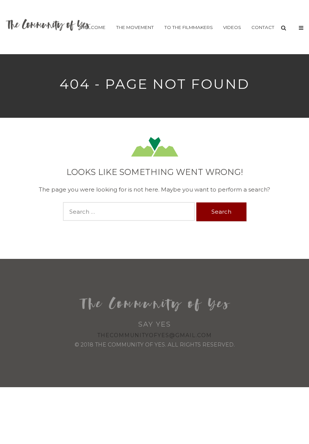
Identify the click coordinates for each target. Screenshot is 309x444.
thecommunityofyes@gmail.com (154, 335)
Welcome (93, 27)
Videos (232, 27)
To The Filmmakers (188, 27)
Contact (262, 27)
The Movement (135, 27)
